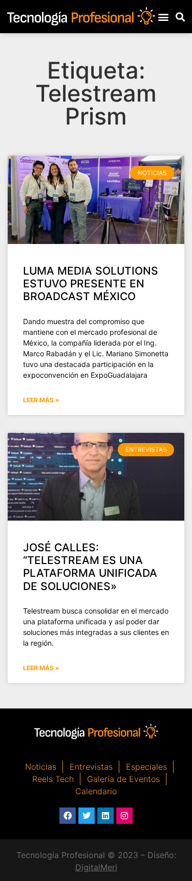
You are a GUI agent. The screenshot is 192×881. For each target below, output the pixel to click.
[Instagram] (124, 815)
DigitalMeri (96, 867)
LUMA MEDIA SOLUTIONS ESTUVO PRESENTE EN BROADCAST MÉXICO (90, 283)
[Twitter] (86, 815)
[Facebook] (67, 815)
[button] (163, 16)
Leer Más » (41, 400)
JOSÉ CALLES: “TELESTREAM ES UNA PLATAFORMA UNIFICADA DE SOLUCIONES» (90, 567)
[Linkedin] (105, 815)
